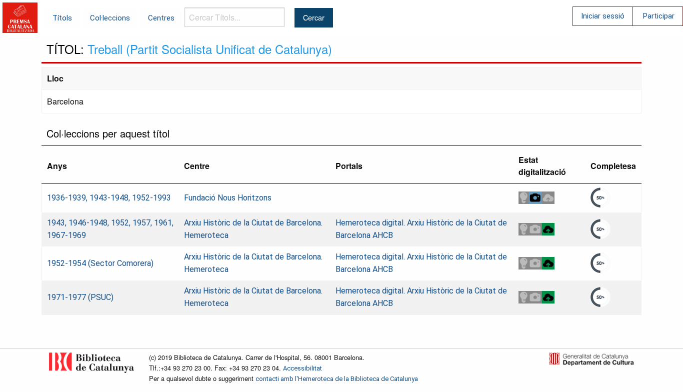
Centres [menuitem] (161, 18)
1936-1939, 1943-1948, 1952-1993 (109, 197)
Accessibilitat (302, 368)
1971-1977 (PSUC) (80, 297)
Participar (658, 16)
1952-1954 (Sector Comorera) (100, 263)
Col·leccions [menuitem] (110, 18)
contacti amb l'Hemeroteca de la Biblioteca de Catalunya (337, 378)
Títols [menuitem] (62, 18)
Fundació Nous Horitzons (228, 197)
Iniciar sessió (602, 16)
